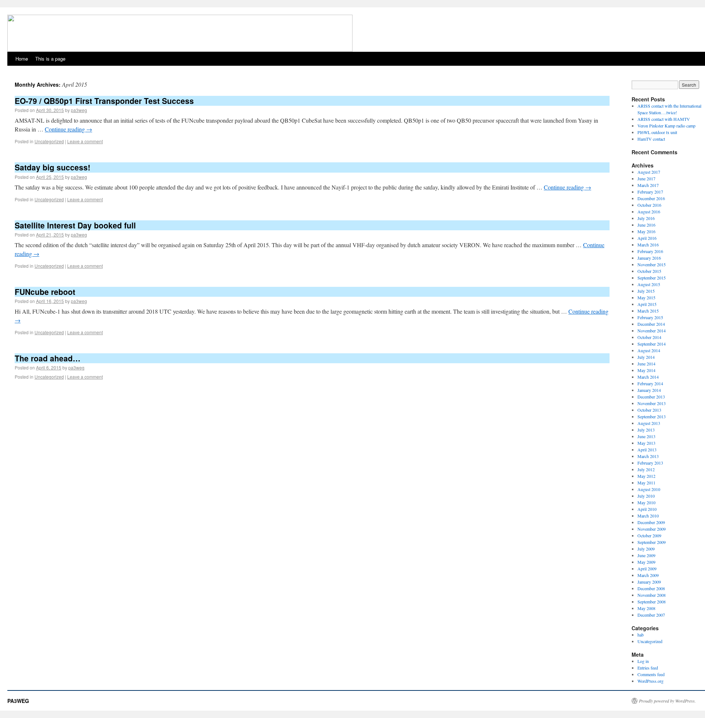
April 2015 (647, 304)
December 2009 (651, 522)
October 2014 (649, 337)
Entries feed (647, 668)
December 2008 (651, 588)
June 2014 (646, 364)
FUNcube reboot (45, 291)
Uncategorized (49, 141)
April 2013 (647, 449)
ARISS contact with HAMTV (663, 119)
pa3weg (79, 110)
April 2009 (647, 568)
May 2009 (646, 562)
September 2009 (651, 542)
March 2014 (648, 377)
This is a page (50, 58)
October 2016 (649, 205)
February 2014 (650, 383)
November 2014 (651, 330)
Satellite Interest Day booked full (75, 225)
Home (21, 58)
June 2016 (646, 225)
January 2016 (649, 258)
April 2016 (647, 238)
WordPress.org (650, 681)
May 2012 (646, 476)
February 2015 (650, 317)
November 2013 (651, 403)
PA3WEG (18, 700)
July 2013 (646, 430)
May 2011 (646, 483)
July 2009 (646, 549)
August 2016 (648, 211)
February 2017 (650, 192)
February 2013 (650, 463)
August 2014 (648, 350)
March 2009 (648, 575)
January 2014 (649, 390)
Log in (643, 661)
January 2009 (649, 582)
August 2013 (648, 423)
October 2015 (649, 271)
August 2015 (648, 284)
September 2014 (651, 344)
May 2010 (646, 502)
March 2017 (648, 185)
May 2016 (646, 231)
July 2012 (646, 469)
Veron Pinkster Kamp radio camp (666, 126)
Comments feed (651, 674)
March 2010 (648, 516)
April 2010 (647, 509)
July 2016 (646, 218)
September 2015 (651, 278)
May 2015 (646, 297)
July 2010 (646, 496)
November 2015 (651, 264)
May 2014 (646, 370)
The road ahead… (47, 358)
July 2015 (646, 291)
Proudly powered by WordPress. (667, 701)
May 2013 (646, 443)
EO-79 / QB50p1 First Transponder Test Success (104, 100)
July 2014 (646, 357)
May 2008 (646, 608)
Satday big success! (52, 167)
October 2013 (649, 410)
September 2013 (651, 416)
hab (640, 635)
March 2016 (648, 245)
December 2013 (651, 397)
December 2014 (651, 324)
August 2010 (648, 489)
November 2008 (651, 595)
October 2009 (649, 535)
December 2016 (651, 198)
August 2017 (648, 172)
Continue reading (68, 129)
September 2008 (651, 602)
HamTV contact (651, 139)
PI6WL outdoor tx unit (657, 132)
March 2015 (648, 311)
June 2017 (646, 178)
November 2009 (651, 529)
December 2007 (651, 615)
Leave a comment (85, 141)
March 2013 (648, 456)
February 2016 (650, 251)
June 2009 (646, 555)
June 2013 (646, 436)
